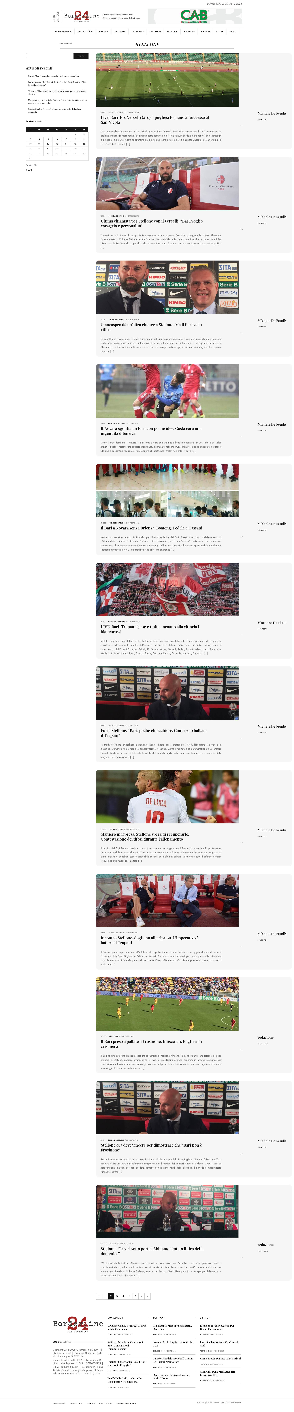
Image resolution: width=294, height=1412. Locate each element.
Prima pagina (62, 31)
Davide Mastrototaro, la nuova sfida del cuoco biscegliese (53, 76)
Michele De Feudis (116, 112)
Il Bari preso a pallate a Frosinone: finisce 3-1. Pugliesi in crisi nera (151, 1044)
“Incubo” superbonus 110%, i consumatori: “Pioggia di (127, 1363)
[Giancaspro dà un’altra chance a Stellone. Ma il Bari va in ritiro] (167, 287)
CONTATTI (91, 1403)
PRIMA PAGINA (59, 1403)
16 (84, 143)
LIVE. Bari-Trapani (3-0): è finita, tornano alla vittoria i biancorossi (150, 629)
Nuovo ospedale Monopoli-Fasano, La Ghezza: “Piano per (173, 1360)
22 (75, 148)
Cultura (154, 31)
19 (48, 148)
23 (84, 148)
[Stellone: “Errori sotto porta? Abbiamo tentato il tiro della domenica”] (167, 1211)
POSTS (263, 119)
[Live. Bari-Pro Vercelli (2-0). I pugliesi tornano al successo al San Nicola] (167, 79)
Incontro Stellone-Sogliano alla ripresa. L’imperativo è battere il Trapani (150, 940)
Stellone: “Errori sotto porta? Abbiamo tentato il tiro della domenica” (152, 1251)
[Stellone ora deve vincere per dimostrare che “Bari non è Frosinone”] (167, 1107)
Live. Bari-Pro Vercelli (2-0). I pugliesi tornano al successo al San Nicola (155, 120)
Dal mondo (137, 31)
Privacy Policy (76, 1403)
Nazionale (120, 31)
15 (75, 143)
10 (30, 143)
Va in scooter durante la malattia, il (220, 1358)
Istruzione (189, 31)
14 (66, 143)
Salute (219, 31)
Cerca (81, 56)
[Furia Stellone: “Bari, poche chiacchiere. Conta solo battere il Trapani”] (167, 692)
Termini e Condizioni (126, 1403)
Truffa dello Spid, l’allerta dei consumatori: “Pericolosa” (124, 1380)
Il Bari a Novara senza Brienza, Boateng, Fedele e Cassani (151, 528)
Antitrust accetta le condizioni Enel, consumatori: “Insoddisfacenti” (125, 1345)
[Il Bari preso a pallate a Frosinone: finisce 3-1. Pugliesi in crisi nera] (167, 1003)
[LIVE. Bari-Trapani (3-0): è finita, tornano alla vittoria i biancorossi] (167, 589)
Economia (172, 31)
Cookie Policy (106, 1403)
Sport (233, 31)
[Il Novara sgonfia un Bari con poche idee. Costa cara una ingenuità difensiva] (167, 390)
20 (57, 148)
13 (57, 143)
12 (48, 143)
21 (66, 148)
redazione (114, 1036)
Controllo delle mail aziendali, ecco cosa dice (217, 1373)
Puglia (102, 31)
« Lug (29, 169)
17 (30, 148)
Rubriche (205, 31)
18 (39, 148)
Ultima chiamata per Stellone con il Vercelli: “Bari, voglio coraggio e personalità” (152, 223)
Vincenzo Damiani (116, 621)
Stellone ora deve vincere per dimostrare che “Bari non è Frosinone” (151, 1147)
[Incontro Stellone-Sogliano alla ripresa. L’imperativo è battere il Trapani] (167, 900)
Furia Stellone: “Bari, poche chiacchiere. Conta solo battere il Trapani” (153, 733)
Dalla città (84, 31)
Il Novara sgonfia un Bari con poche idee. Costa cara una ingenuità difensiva (151, 431)
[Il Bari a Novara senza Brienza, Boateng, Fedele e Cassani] (167, 490)
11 (39, 143)
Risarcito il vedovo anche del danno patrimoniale (217, 1327)
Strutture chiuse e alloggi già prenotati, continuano (127, 1327)
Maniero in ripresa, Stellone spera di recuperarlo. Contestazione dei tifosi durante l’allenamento (145, 836)
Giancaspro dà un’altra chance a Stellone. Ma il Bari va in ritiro (151, 327)
